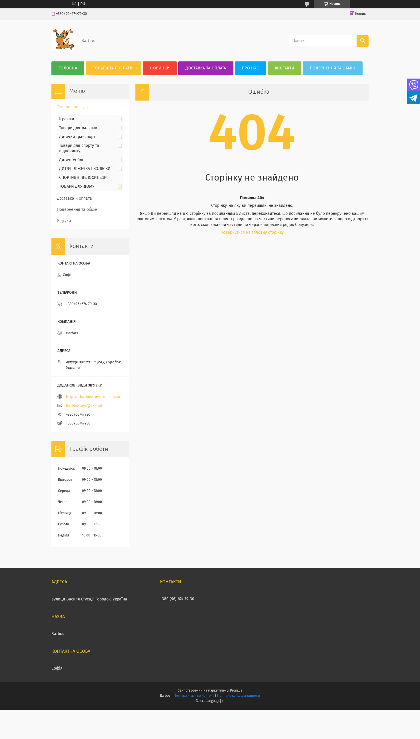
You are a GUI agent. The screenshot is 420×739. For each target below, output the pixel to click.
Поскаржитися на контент (194, 696)
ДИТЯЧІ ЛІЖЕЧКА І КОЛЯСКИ (85, 169)
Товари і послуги (73, 107)
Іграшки (66, 119)
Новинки (160, 68)
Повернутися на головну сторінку (252, 233)
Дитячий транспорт (77, 137)
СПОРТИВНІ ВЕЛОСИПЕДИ (83, 178)
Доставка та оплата (205, 68)
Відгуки (64, 221)
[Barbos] (63, 50)
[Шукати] (363, 41)
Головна (68, 68)
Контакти (284, 68)
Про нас (250, 68)
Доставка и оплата (74, 199)
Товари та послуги (113, 68)
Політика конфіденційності (238, 696)
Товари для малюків (78, 128)
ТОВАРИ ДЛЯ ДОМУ (77, 187)
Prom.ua (236, 690)
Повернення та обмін (332, 68)
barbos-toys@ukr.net (84, 406)
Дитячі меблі (71, 160)
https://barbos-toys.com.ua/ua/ (94, 397)
